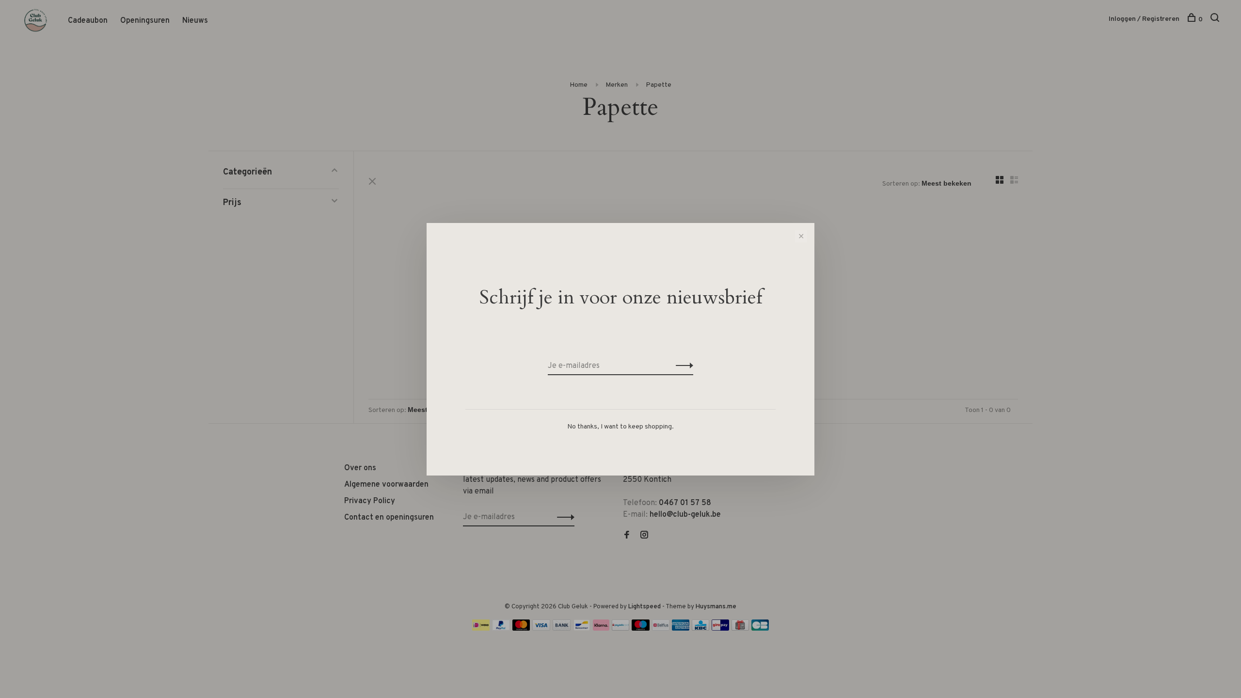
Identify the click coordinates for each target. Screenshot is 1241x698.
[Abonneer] (681, 366)
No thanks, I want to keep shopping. (620, 427)
